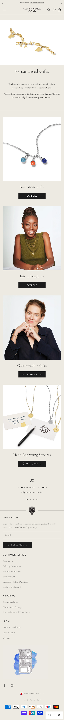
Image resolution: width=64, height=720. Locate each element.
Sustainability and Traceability (16, 612)
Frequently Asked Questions (15, 581)
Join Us (51, 715)
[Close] (59, 715)
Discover (32, 464)
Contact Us (8, 561)
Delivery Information (12, 566)
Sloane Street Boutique (12, 607)
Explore (32, 196)
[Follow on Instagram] (12, 685)
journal (40, 2)
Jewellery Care (9, 576)
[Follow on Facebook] (4, 685)
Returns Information (12, 571)
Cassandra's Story (10, 602)
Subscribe (17, 545)
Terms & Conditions (12, 627)
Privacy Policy (9, 632)
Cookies (6, 637)
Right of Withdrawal (12, 587)
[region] (32, 486)
